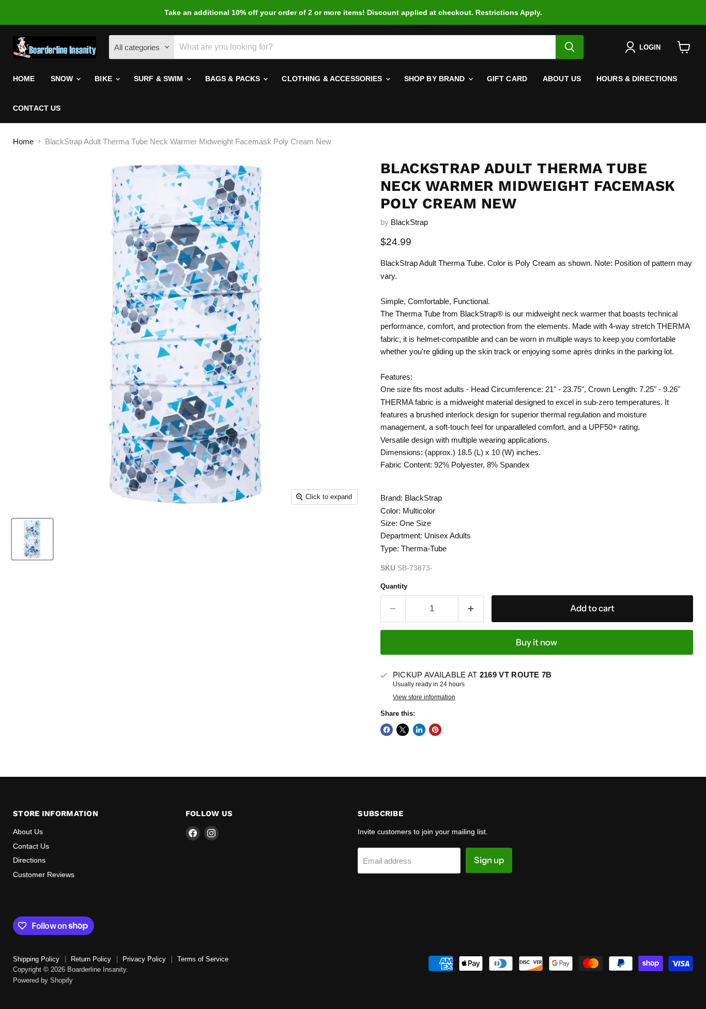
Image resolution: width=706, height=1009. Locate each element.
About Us (562, 78)
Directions (29, 860)
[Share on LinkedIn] (419, 730)
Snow (63, 78)
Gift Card (507, 78)
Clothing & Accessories (333, 78)
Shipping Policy (36, 959)
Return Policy (91, 959)
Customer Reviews (43, 874)
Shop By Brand (435, 78)
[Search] (570, 47)
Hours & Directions (637, 78)
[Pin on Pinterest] (435, 730)
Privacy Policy (144, 959)
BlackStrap (409, 222)
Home (24, 78)
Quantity (393, 586)
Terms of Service (202, 959)
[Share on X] (402, 730)
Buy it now (536, 642)
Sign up (489, 860)
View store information (424, 697)
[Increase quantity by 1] (471, 608)
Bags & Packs (234, 78)
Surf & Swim (160, 78)
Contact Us (36, 108)
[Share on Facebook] (386, 730)
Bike (104, 78)
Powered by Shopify (43, 980)
